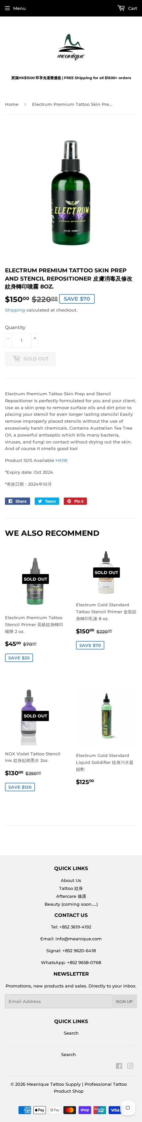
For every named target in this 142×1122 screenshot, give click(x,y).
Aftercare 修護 (71, 896)
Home (11, 104)
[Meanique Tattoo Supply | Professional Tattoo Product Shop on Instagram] (130, 1067)
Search (71, 1033)
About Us (71, 880)
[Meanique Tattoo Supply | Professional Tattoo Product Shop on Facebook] (119, 1067)
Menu (19, 8)
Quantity (15, 327)
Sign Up (124, 1001)
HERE (61, 460)
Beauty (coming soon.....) (71, 904)
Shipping (15, 310)
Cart (132, 8)
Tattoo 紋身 (71, 888)
